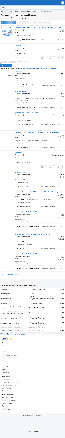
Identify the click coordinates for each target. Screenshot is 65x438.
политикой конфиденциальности (29, 68)
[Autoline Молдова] (10, 2)
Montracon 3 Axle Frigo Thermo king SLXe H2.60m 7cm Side (33, 234)
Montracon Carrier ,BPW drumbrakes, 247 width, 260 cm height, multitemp (37, 132)
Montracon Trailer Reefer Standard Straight (28, 212)
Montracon (18, 71)
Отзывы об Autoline (7, 388)
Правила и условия (7, 379)
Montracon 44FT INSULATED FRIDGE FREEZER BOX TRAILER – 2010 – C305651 (39, 27)
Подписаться (6, 65)
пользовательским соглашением (48, 68)
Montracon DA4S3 (20, 91)
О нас (3, 346)
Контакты (4, 351)
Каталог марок (6, 391)
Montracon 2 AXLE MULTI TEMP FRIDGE (27, 112)
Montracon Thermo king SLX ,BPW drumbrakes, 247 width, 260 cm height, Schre (39, 192)
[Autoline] (2, 12)
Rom (3, 358)
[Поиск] (62, 7)
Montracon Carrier (20, 45)
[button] (62, 2)
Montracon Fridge (20, 172)
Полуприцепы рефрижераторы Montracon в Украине (14, 334)
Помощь (4, 348)
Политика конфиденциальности (10, 382)
